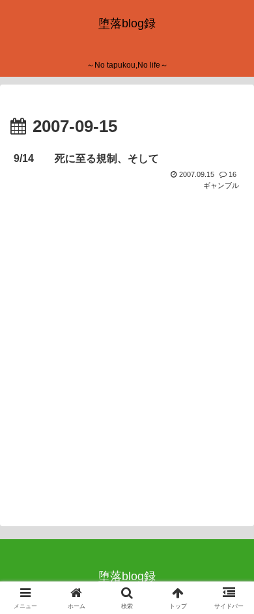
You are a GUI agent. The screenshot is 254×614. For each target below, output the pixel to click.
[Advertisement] (127, 363)
